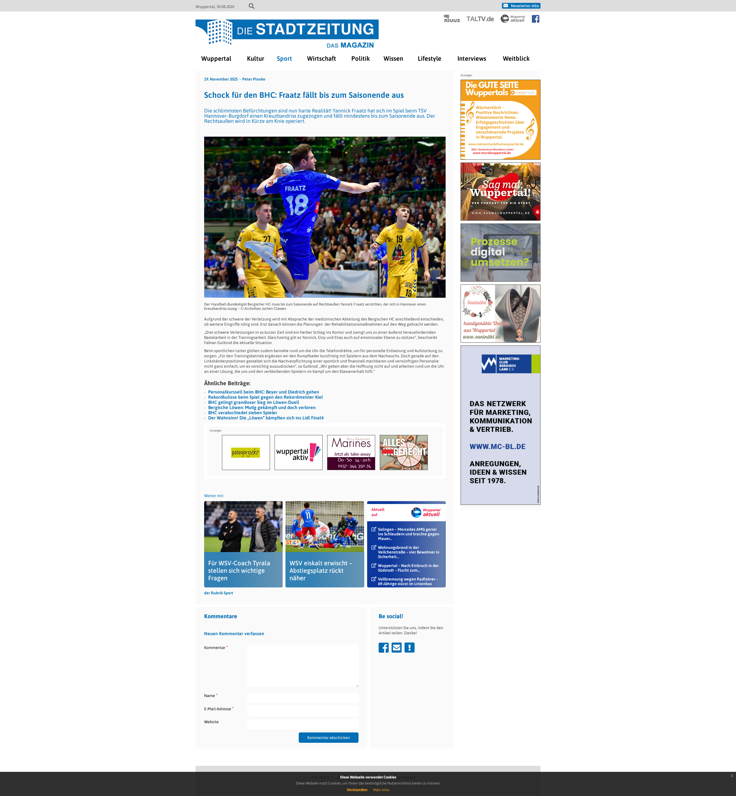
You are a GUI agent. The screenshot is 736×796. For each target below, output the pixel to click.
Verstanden (357, 789)
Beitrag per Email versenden (397, 647)
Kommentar (216, 647)
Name (211, 695)
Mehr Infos (381, 790)
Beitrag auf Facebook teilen (384, 647)
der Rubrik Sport (218, 593)
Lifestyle (429, 58)
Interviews (471, 58)
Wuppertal (216, 58)
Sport (284, 58)
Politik (360, 58)
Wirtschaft (321, 58)
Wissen (393, 58)
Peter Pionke (253, 79)
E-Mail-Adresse (219, 708)
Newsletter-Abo (525, 5)
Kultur (255, 58)
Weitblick (516, 58)
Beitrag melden (410, 647)
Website (211, 721)
